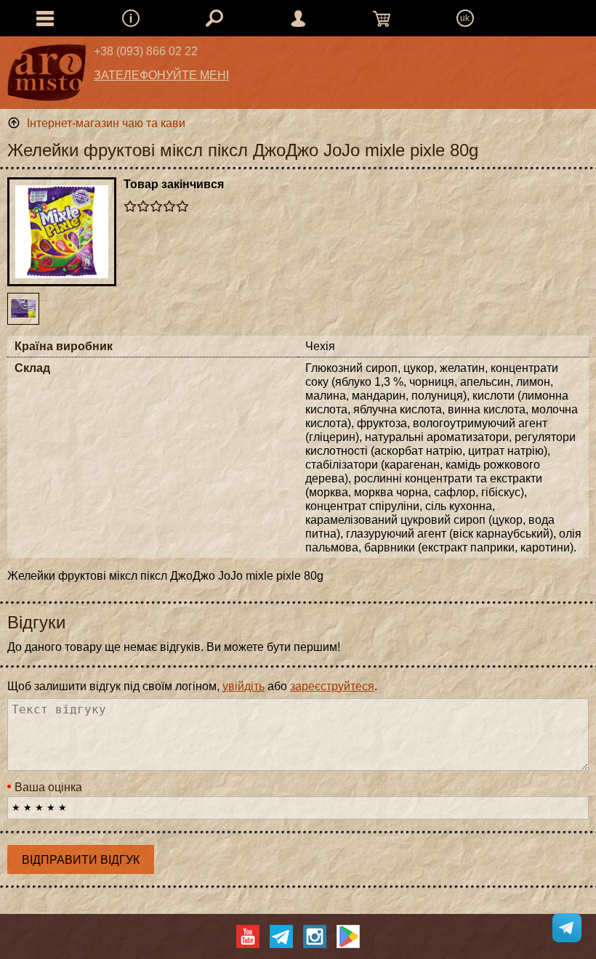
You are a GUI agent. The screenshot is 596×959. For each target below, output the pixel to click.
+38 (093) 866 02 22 (146, 51)
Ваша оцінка (48, 787)
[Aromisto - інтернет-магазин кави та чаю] (46, 76)
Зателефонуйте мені (161, 75)
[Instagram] (314, 936)
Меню (131, 18)
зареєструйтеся (332, 686)
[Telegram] (281, 936)
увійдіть (243, 686)
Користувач (298, 18)
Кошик (381, 18)
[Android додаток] (348, 936)
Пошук (214, 18)
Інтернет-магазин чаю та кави (106, 123)
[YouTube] (247, 936)
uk (465, 18)
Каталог (45, 18)
